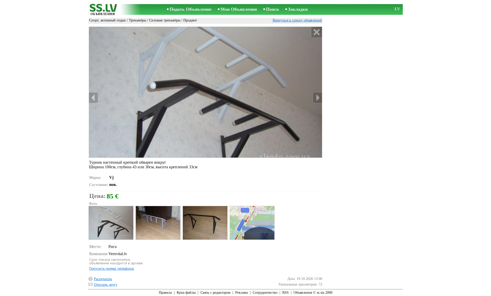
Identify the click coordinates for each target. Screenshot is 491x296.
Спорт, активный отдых (107, 20)
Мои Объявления (238, 9)
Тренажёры (137, 20)
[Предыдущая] (93, 97)
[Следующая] (317, 97)
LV (397, 9)
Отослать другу (105, 285)
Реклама (241, 292)
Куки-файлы (186, 292)
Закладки (298, 9)
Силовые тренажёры (164, 20)
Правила (165, 292)
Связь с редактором (215, 292)
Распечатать (103, 279)
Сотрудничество (265, 292)
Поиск (272, 9)
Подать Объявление (190, 9)
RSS (285, 292)
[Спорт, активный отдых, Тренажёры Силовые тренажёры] (110, 223)
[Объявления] (102, 10)
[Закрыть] (316, 32)
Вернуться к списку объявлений (297, 20)
